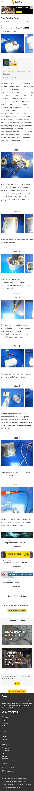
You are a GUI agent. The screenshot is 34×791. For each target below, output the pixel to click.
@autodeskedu (9, 771)
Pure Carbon (7, 22)
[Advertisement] (17, 10)
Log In (17, 683)
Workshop (5, 723)
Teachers (5, 739)
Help (3, 753)
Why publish (6, 748)
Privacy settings (21, 781)
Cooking (4, 731)
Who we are (5, 759)
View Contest (17, 547)
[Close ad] (31, 7)
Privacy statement (9, 781)
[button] (2, 2)
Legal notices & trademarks (11, 787)
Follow (13, 64)
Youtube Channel (10, 77)
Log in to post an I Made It (17, 610)
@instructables (9, 767)
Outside (4, 737)
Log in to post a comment (17, 691)
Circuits (15, 22)
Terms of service (22, 779)
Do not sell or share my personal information (17, 784)
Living (4, 734)
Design (4, 726)
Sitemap (4, 756)
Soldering (22, 22)
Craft (3, 729)
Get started (5, 751)
